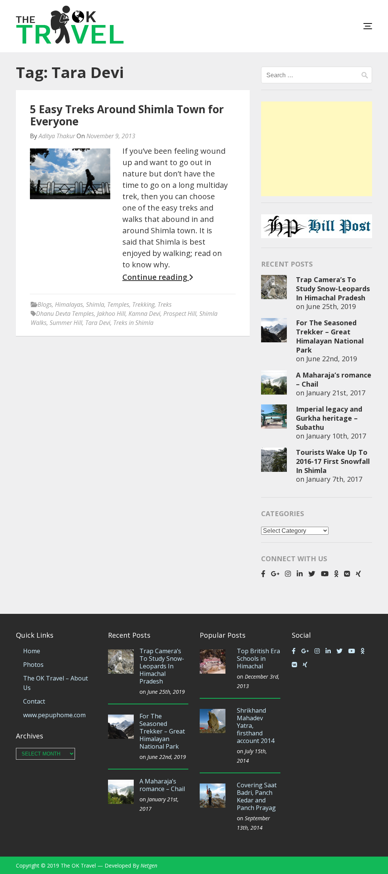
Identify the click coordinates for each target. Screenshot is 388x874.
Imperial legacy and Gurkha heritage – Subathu (329, 418)
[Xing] (358, 573)
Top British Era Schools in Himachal (258, 658)
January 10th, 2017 (336, 435)
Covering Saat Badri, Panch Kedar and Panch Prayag (257, 796)
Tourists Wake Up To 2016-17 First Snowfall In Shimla (333, 461)
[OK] (336, 573)
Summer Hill (66, 322)
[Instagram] (288, 573)
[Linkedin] (300, 573)
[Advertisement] (316, 148)
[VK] (347, 573)
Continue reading (155, 277)
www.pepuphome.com (54, 715)
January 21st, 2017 (335, 392)
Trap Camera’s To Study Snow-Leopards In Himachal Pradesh (333, 288)
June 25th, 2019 (331, 306)
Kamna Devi (144, 313)
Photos (33, 664)
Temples (118, 304)
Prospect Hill (179, 313)
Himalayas (69, 304)
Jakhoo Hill (111, 313)
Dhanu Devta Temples (65, 313)
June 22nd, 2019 (331, 358)
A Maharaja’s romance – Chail (162, 785)
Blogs (45, 304)
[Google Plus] (275, 573)
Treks (165, 304)
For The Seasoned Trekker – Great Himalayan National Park (330, 336)
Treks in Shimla (133, 322)
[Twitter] (311, 573)
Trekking (143, 304)
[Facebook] (263, 573)
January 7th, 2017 (334, 479)
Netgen (149, 865)
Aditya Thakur (57, 136)
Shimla (95, 304)
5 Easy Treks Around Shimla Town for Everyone (127, 115)
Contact (34, 701)
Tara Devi (97, 322)
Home (31, 651)
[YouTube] (325, 573)
